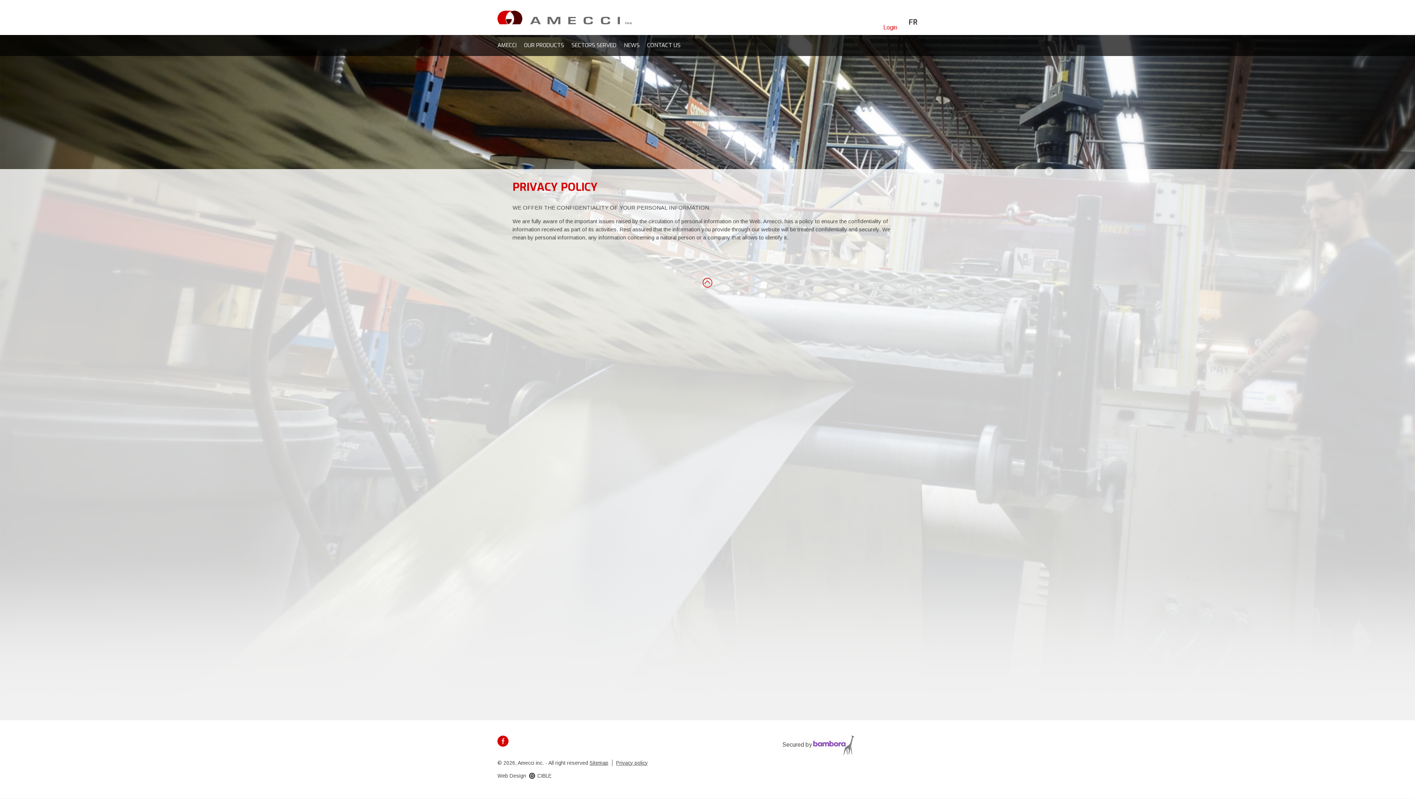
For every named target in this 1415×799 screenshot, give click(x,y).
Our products (544, 45)
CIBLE (544, 776)
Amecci (507, 45)
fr (913, 22)
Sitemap (599, 763)
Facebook (503, 741)
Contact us (664, 45)
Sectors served (594, 45)
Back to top (707, 282)
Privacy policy (632, 763)
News (632, 45)
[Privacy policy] (564, 17)
